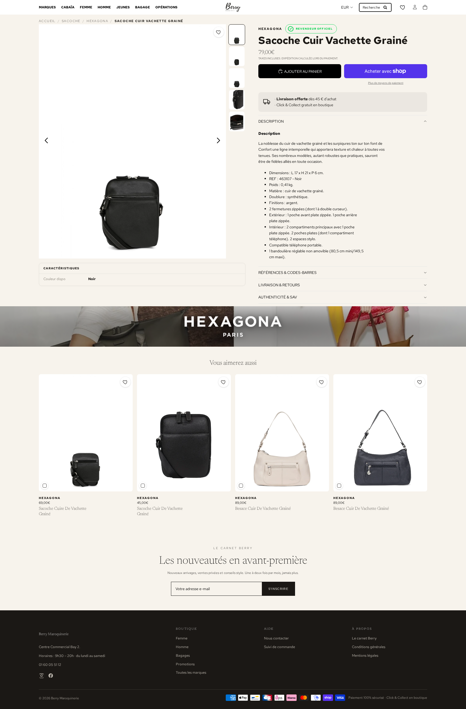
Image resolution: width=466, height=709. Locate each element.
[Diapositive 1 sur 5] (237, 34)
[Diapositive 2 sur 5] (237, 56)
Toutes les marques (191, 672)
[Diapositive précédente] (45, 141)
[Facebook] (50, 675)
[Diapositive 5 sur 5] (237, 121)
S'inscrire (278, 588)
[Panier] (425, 7)
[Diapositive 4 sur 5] (237, 100)
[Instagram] (41, 675)
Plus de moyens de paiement (385, 83)
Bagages (183, 655)
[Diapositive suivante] (220, 141)
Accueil (47, 21)
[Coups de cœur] (403, 7)
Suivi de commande (279, 647)
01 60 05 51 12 (50, 664)
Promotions (185, 664)
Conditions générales (368, 647)
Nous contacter (276, 638)
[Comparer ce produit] (44, 485)
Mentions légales (365, 655)
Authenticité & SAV (277, 297)
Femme (181, 638)
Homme (182, 647)
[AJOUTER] (124, 483)
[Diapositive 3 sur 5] (237, 78)
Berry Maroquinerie (53, 634)
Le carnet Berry (364, 638)
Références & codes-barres (287, 272)
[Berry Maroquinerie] (233, 7)
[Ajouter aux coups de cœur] (219, 32)
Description (271, 121)
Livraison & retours (279, 284)
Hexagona (97, 21)
